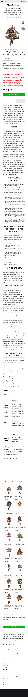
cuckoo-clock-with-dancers (14, 447)
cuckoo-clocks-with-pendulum (17, 449)
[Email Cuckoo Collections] (14, 644)
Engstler (7, 58)
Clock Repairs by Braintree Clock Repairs (12, 676)
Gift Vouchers (6, 678)
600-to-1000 (10, 446)
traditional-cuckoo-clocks (11, 454)
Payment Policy (6, 659)
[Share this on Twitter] (8, 458)
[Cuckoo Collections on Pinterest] (9, 644)
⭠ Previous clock (10, 17)
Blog (4, 685)
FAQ (4, 682)
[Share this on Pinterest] (13, 458)
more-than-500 (6, 451)
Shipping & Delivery (7, 655)
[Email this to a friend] (18, 458)
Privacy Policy (6, 661)
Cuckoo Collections (11, 692)
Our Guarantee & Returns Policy (10, 653)
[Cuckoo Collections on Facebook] (6, 644)
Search (4, 680)
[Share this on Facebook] (10, 458)
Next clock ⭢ (19, 17)
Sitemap (5, 669)
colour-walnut (6, 447)
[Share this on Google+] (15, 458)
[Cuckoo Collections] (14, 5)
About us (5, 667)
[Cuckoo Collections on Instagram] (11, 644)
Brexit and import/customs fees (10, 657)
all (13, 446)
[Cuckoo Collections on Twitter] (4, 644)
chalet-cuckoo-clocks (19, 446)
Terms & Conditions (7, 663)
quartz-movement (13, 451)
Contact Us (5, 665)
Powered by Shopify (20, 692)
